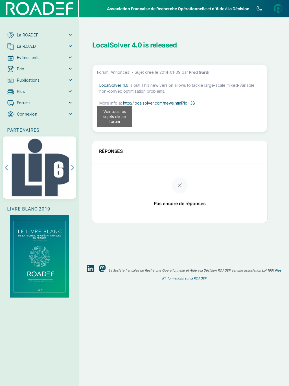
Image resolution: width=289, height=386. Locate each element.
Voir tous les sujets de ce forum (114, 116)
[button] (39, 35)
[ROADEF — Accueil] (39, 8)
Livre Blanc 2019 (28, 209)
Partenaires (23, 130)
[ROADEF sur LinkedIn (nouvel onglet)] (90, 268)
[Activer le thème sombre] (259, 8)
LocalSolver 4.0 (113, 85)
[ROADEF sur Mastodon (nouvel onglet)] (102, 268)
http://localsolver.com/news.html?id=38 (159, 103)
